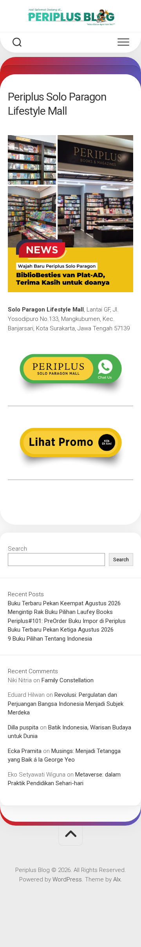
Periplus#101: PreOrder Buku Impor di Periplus (67, 621)
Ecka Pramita (25, 751)
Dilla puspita (23, 727)
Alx (117, 879)
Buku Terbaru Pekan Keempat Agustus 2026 (64, 603)
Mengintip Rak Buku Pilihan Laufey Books (60, 611)
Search (17, 548)
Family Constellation (68, 680)
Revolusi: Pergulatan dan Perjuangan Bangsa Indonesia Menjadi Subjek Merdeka (65, 703)
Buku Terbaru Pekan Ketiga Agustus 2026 (61, 629)
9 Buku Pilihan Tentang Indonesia (50, 638)
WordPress (67, 879)
